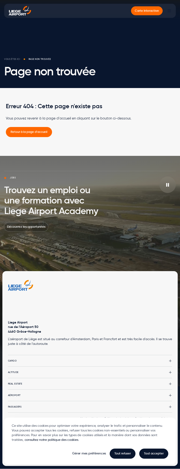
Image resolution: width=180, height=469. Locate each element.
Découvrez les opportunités (26, 226)
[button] (90, 360)
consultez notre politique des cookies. (52, 440)
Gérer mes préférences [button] (89, 453)
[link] (29, 132)
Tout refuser (122, 453)
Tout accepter (154, 453)
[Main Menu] (169, 10)
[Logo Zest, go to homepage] (20, 285)
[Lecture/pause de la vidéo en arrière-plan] (167, 185)
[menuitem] (147, 10)
